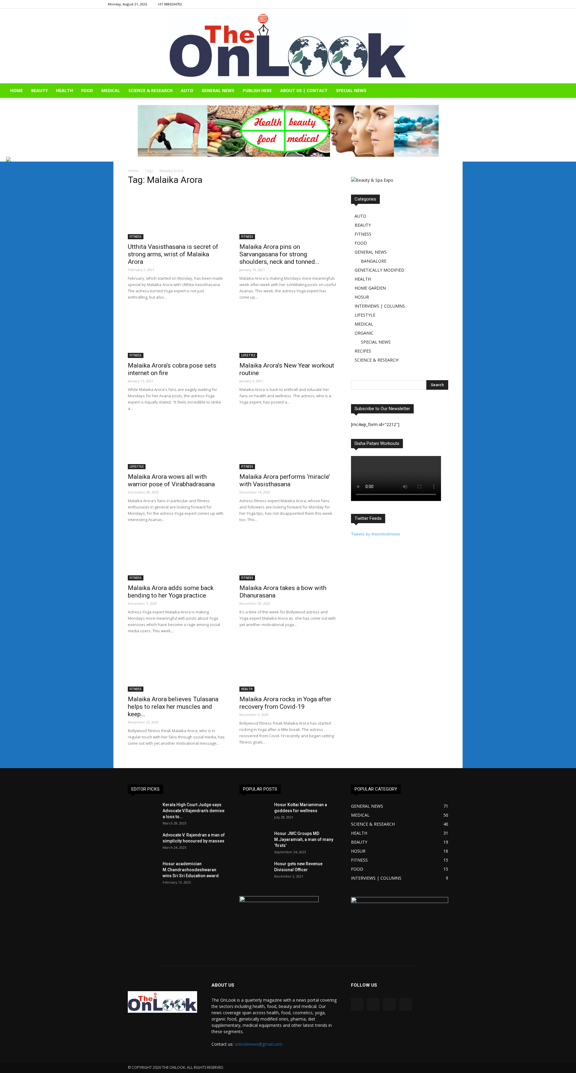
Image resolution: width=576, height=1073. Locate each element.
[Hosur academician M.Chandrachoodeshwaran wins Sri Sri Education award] (143, 871)
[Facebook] (433, 4)
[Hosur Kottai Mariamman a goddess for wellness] (254, 812)
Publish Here (257, 90)
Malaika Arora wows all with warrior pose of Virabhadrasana (171, 480)
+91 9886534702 (170, 4)
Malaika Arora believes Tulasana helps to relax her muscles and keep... (173, 707)
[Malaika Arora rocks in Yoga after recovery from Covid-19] (288, 668)
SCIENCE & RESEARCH (150, 90)
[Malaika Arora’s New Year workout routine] (288, 334)
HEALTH (64, 90)
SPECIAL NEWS (351, 90)
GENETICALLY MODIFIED (379, 270)
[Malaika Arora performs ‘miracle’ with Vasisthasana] (288, 445)
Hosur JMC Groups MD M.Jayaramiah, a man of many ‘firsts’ (303, 839)
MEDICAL (110, 90)
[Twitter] (463, 4)
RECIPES (363, 351)
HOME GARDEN (370, 288)
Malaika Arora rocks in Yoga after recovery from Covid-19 (285, 703)
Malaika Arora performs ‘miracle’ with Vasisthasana (284, 480)
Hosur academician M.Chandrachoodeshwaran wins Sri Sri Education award (191, 869)
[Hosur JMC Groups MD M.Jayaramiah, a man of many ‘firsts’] (254, 840)
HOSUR (362, 297)
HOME (16, 90)
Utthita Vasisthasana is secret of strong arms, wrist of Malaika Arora (173, 254)
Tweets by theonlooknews (375, 534)
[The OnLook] (288, 46)
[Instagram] (443, 4)
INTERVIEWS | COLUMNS (380, 306)
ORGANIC (364, 333)
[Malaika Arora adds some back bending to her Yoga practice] (176, 556)
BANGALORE (373, 261)
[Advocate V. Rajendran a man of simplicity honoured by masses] (143, 842)
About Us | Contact (304, 90)
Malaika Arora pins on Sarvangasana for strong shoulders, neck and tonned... (279, 254)
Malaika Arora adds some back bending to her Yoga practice (171, 591)
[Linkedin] (453, 4)
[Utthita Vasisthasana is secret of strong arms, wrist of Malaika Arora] (176, 215)
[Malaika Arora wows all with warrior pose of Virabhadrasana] (176, 445)
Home (133, 170)
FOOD (87, 90)
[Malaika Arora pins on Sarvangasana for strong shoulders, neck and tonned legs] (288, 215)
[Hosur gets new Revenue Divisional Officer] (254, 871)
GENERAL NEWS (218, 90)
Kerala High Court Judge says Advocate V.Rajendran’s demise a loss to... (193, 810)
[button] (569, 91)
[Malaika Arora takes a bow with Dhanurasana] (288, 556)
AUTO (187, 90)
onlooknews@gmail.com (258, 1044)
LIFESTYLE (248, 355)
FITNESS (136, 236)
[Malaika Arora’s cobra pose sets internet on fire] (176, 334)
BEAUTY (39, 90)
